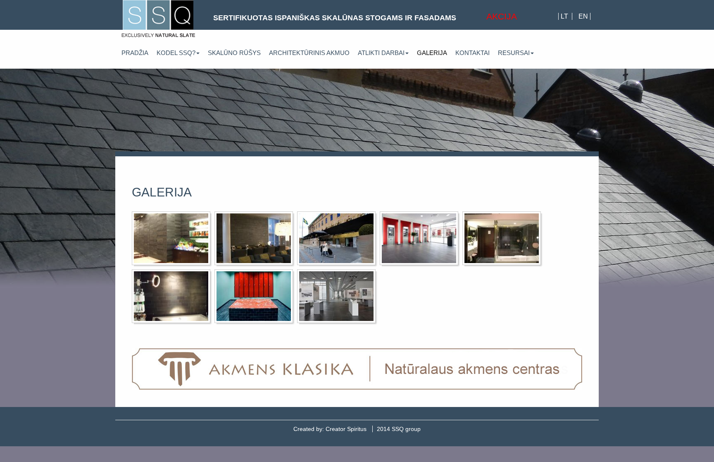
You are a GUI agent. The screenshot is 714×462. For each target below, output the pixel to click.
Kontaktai (472, 52)
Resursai (514, 52)
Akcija (501, 16)
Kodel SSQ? (176, 52)
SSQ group (399, 429)
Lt (565, 16)
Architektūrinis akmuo (309, 52)
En (583, 16)
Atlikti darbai (381, 52)
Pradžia (134, 52)
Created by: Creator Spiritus (330, 429)
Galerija (432, 52)
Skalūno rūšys (234, 52)
